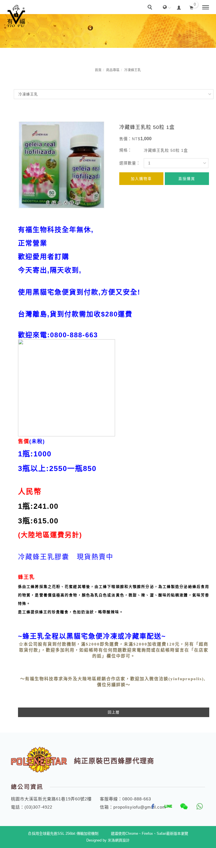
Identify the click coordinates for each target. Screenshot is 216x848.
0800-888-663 (136, 798)
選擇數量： (129, 163)
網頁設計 (122, 840)
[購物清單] (192, 7)
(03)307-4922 (38, 807)
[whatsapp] (197, 806)
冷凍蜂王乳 (132, 70)
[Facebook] (151, 806)
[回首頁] (16, 16)
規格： (125, 150)
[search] (151, 8)
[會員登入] (179, 7)
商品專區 (113, 70)
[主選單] (205, 7)
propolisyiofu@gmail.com (139, 807)
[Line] (166, 806)
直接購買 (186, 179)
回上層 (114, 712)
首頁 (98, 70)
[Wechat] (182, 806)
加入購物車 (141, 179)
